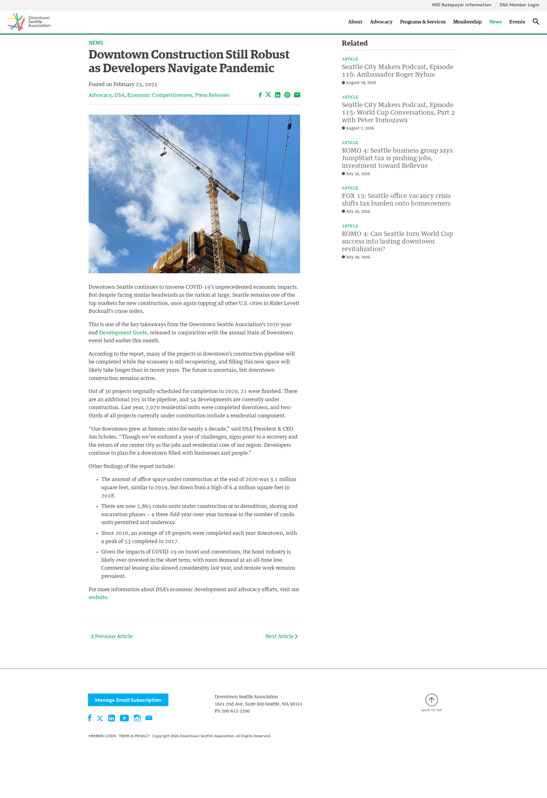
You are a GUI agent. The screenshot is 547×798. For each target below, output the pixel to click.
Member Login (102, 735)
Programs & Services (423, 21)
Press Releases (212, 95)
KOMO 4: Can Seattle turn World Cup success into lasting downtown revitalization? (397, 241)
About (355, 21)
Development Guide (123, 332)
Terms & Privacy (134, 735)
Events (517, 21)
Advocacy (381, 21)
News (495, 21)
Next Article (280, 636)
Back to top (432, 710)
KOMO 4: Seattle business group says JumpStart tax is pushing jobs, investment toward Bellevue (397, 158)
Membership (467, 21)
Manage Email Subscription (128, 700)
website (98, 597)
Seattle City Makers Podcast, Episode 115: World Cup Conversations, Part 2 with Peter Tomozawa (398, 113)
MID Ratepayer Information (462, 5)
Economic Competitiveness (159, 95)
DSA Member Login (519, 5)
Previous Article (113, 636)
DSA (119, 95)
